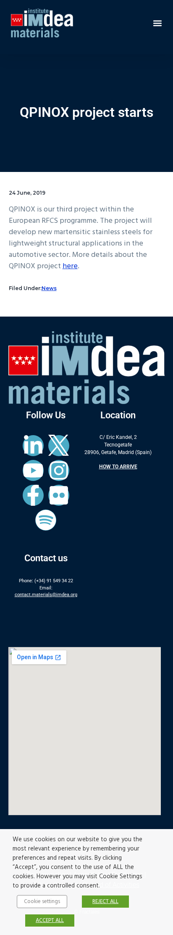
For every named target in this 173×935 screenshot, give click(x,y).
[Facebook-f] (33, 495)
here (70, 266)
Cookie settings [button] (42, 901)
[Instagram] (58, 470)
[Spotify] (45, 520)
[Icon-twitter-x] (58, 445)
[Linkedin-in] (33, 445)
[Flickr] (58, 495)
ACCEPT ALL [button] (50, 920)
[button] (158, 23)
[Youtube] (33, 470)
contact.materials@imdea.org (46, 594)
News (49, 288)
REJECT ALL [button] (105, 901)
